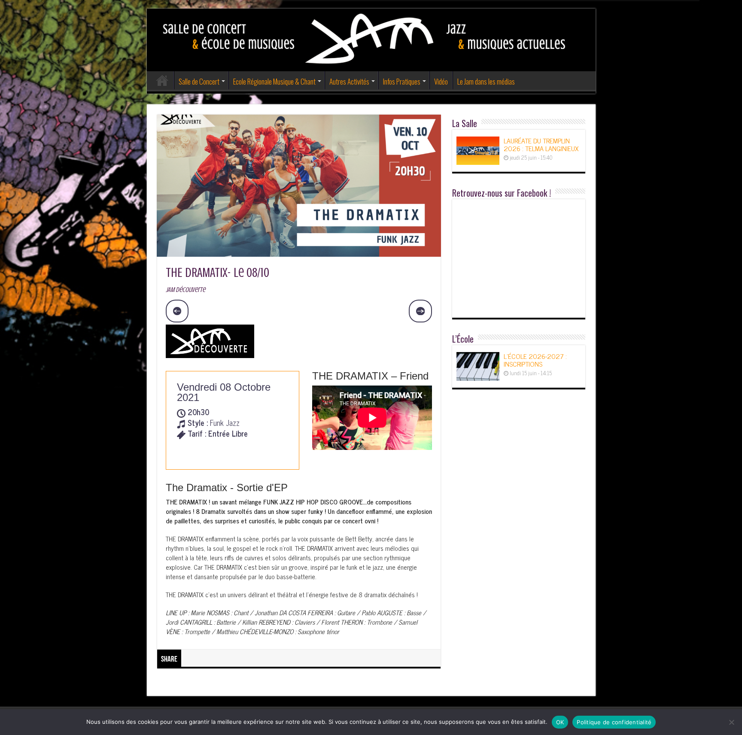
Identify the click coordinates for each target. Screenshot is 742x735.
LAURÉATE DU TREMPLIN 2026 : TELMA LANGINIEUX (541, 144)
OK (560, 722)
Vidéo (441, 81)
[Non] (731, 722)
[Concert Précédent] (177, 311)
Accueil (162, 80)
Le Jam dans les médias (486, 81)
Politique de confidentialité (614, 722)
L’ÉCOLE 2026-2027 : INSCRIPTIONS (535, 359)
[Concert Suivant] (420, 311)
